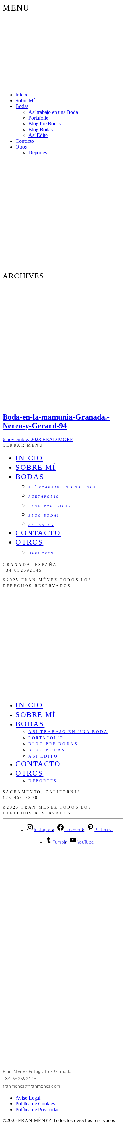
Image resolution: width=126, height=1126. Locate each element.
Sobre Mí (25, 100)
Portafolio (38, 118)
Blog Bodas (40, 129)
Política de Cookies (35, 1103)
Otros (21, 147)
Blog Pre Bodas (44, 123)
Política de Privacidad (38, 1109)
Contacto (25, 141)
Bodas (22, 106)
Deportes (37, 152)
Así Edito (38, 135)
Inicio (21, 94)
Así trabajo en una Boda (53, 112)
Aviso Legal (28, 1098)
